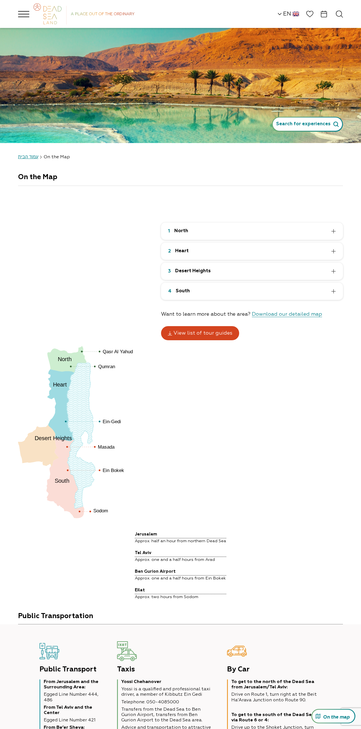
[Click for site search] (339, 13)
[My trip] (323, 13)
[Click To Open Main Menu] (23, 14)
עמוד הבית (28, 157)
